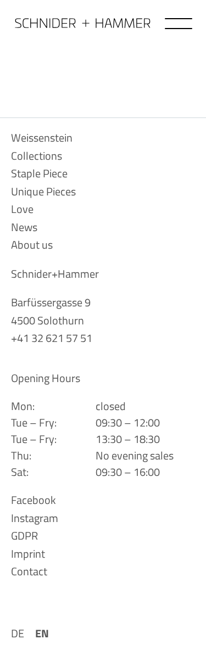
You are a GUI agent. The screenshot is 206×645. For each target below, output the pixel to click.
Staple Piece (39, 173)
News (24, 226)
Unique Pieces (43, 191)
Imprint (28, 553)
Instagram (34, 517)
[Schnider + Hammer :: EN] (82, 23)
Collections (36, 155)
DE (17, 633)
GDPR (24, 535)
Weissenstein (42, 137)
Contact (29, 571)
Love (22, 208)
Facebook (33, 499)
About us (32, 244)
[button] (178, 23)
